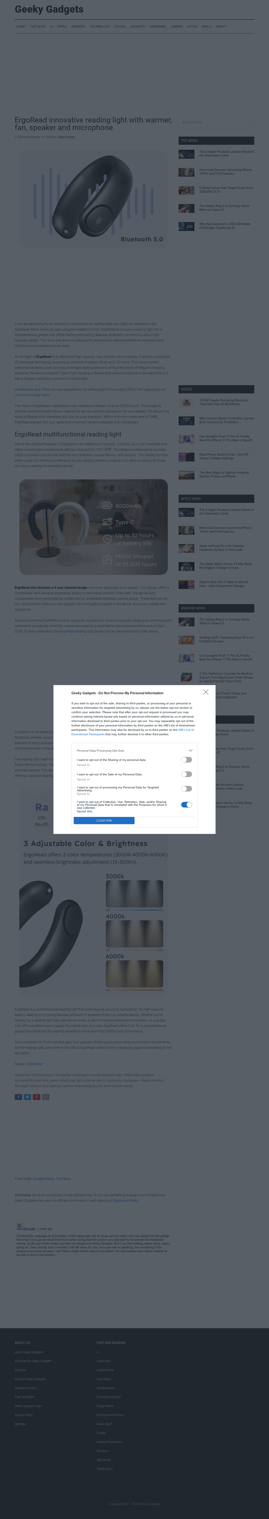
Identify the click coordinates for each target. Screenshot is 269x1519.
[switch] (186, 760)
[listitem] (134, 750)
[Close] (207, 693)
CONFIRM (104, 820)
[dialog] (134, 759)
